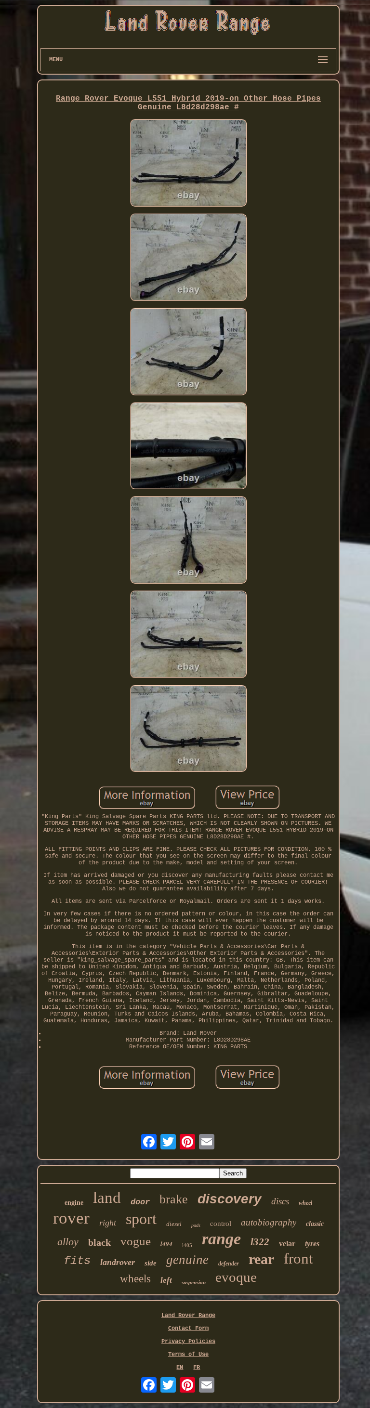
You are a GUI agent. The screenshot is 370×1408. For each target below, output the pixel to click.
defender (228, 1263)
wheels (135, 1279)
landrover (117, 1262)
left (166, 1280)
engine (74, 1202)
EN (179, 1367)
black (99, 1242)
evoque (236, 1277)
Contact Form (188, 1328)
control (220, 1223)
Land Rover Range (188, 1315)
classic (315, 1223)
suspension (194, 1282)
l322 (260, 1242)
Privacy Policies (188, 1341)
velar (287, 1243)
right (107, 1222)
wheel (305, 1202)
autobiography (268, 1222)
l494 (166, 1243)
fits (77, 1260)
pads (195, 1225)
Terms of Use (188, 1354)
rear (261, 1259)
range (221, 1239)
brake (173, 1199)
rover (71, 1218)
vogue (135, 1241)
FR (196, 1367)
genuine (187, 1259)
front (298, 1258)
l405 (187, 1245)
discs (280, 1201)
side (151, 1263)
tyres (312, 1243)
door (140, 1202)
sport (141, 1218)
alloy (68, 1242)
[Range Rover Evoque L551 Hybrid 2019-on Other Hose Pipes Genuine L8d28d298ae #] (188, 164)
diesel (174, 1223)
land (107, 1197)
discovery (230, 1198)
